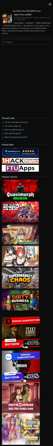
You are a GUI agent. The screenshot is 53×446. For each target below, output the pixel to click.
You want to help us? (13, 126)
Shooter (21, 19)
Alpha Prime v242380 (22, 14)
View (20, 189)
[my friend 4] (20, 168)
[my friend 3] (20, 160)
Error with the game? (13, 133)
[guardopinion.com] (20, 152)
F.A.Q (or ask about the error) (16, 122)
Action (43, 17)
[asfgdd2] (21, 397)
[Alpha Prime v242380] (7, 18)
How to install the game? (14, 129)
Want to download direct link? (16, 137)
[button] (50, 4)
